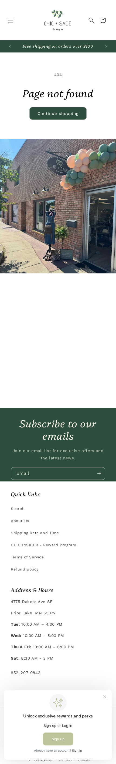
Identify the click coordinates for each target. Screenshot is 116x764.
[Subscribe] (99, 473)
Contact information (75, 759)
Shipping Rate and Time (35, 533)
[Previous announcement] (10, 46)
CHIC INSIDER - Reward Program (43, 545)
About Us (20, 521)
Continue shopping (58, 113)
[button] (11, 20)
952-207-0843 (25, 672)
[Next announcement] (106, 46)
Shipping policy (41, 759)
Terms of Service (27, 557)
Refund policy (25, 569)
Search (18, 508)
